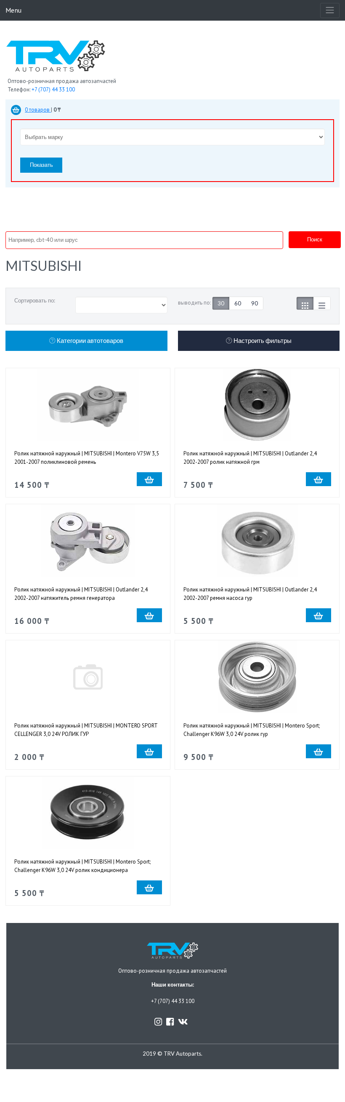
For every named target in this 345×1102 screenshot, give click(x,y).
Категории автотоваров (89, 340)
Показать (41, 164)
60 (237, 303)
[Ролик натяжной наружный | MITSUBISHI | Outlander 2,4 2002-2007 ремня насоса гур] (257, 540)
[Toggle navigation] (330, 10)
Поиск (314, 239)
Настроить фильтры (262, 340)
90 (254, 303)
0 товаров (38, 109)
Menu (13, 9)
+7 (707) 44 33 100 (53, 89)
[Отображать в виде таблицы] (321, 303)
